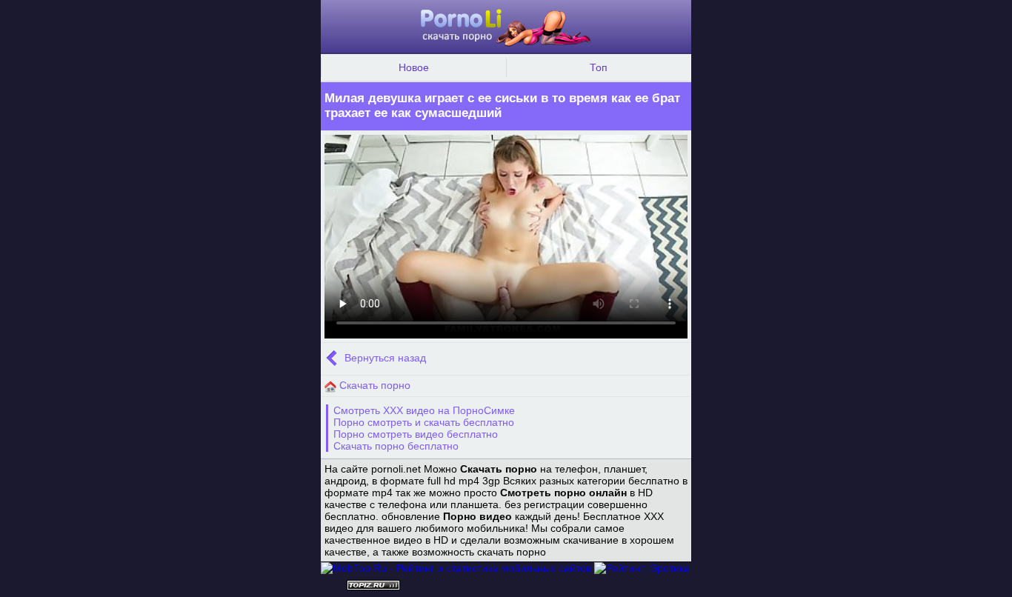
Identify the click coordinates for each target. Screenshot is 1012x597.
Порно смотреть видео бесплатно (415, 434)
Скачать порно (373, 385)
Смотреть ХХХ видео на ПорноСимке (424, 410)
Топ (598, 67)
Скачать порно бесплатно (396, 446)
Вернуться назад (384, 358)
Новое (414, 67)
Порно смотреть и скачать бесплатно (423, 422)
